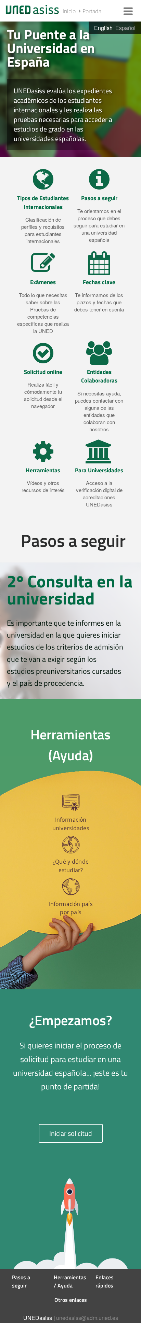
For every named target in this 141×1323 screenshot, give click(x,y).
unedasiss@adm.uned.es (87, 1318)
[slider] (70, 88)
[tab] (70, 88)
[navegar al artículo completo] (43, 209)
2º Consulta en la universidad (70, 589)
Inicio (69, 11)
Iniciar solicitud (70, 1133)
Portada (91, 11)
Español (125, 28)
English (103, 28)
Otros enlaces (70, 1300)
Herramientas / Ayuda (70, 1281)
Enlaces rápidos (104, 1281)
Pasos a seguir (21, 1281)
